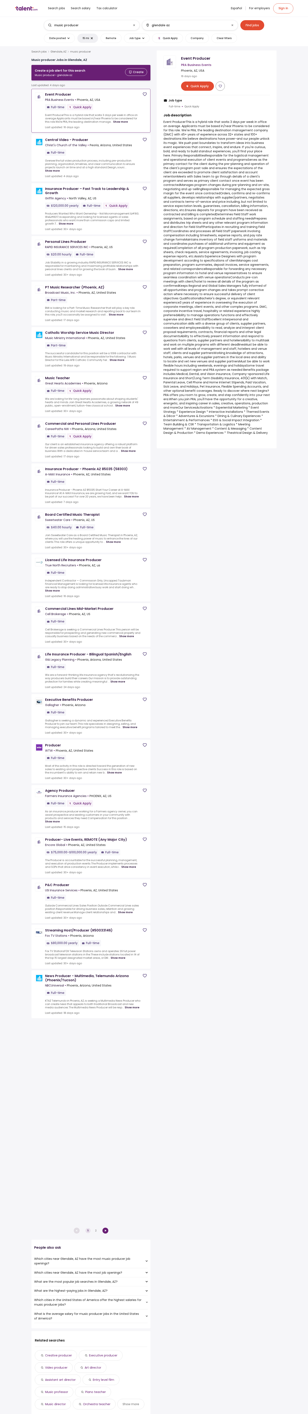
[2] (105, 1231)
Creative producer (58, 1355)
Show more (120, 122)
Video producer (56, 1367)
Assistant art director (60, 1380)
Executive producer (103, 1355)
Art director (93, 1367)
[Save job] (145, 94)
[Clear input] (134, 25)
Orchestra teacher (96, 1404)
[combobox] (91, 25)
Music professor (56, 1392)
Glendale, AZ (58, 51)
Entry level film (103, 1380)
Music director (55, 1404)
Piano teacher (95, 1392)
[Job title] (88, 25)
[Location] (186, 25)
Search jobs (39, 51)
